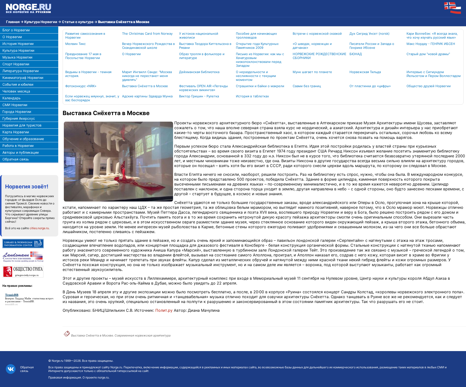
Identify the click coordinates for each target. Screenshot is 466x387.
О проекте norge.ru (96, 377)
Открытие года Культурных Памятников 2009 (257, 46)
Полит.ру (164, 310)
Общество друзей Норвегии (429, 86)
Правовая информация (64, 377)
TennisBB (28, 301)
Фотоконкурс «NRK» (80, 86)
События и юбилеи (17, 84)
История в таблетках (252, 96)
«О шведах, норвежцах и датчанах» (312, 46)
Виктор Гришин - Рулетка (199, 96)
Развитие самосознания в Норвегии (85, 35)
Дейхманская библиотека (199, 72)
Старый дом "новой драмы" (428, 54)
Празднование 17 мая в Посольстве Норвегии (83, 56)
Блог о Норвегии (16, 30)
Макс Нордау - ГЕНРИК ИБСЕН (431, 44)
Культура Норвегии (40, 22)
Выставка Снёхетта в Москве (145, 86)
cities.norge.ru (39, 228)
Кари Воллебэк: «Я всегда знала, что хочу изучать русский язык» (432, 35)
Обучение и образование (23, 139)
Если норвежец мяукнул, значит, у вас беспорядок (92, 98)
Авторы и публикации (20, 152)
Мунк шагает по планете (312, 72)
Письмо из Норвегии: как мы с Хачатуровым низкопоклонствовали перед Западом (260, 59)
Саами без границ (307, 86)
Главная (13, 22)
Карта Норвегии (15, 132)
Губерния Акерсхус (18, 118)
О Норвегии (12, 37)
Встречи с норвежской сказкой (317, 33)
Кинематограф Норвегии (22, 78)
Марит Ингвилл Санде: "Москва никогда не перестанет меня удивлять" (147, 76)
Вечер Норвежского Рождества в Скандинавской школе (148, 46)
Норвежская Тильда (365, 72)
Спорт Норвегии (15, 64)
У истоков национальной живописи (198, 35)
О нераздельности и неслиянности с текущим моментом (256, 76)
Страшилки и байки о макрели (260, 86)
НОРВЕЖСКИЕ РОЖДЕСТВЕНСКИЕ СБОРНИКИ (319, 56)
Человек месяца (16, 91)
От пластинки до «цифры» (370, 86)
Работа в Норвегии (17, 145)
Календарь (11, 98)
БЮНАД (356, 54)
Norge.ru (57, 360)
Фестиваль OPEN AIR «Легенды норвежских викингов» (203, 88)
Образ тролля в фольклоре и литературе (202, 56)
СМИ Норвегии (14, 105)
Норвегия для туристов (22, 125)
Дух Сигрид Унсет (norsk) (370, 33)
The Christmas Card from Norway (147, 33)
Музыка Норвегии (17, 57)
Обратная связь (15, 159)
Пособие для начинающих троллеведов (256, 35)
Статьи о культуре (77, 22)
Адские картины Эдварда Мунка (147, 96)
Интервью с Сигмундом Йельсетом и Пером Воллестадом (434, 74)
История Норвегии (17, 44)
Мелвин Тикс (75, 44)
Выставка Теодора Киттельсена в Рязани (205, 46)
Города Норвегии (16, 111)
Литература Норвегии (20, 71)
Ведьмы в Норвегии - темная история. (88, 74)
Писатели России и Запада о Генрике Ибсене (372, 46)
